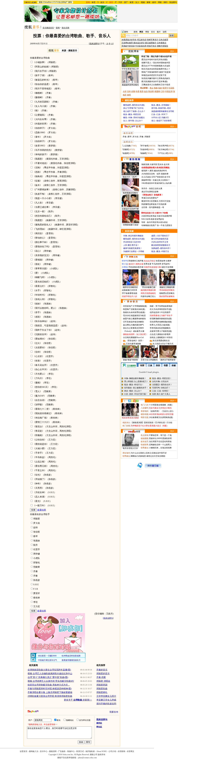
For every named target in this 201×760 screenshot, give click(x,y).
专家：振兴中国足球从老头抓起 (154, 222)
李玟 (35, 602)
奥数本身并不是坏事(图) (157, 81)
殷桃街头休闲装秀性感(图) (134, 312)
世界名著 (147, 264)
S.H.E (36, 584)
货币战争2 (166, 264)
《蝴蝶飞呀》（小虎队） (45, 277)
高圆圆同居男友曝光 (130, 85)
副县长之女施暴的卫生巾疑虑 (158, 85)
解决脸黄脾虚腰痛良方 (160, 245)
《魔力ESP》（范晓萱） (45, 396)
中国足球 (169, 91)
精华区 (99, 723)
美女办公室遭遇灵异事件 (133, 328)
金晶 (146, 91)
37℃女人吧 (163, 153)
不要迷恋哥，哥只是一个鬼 (160, 435)
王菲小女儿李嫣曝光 (149, 360)
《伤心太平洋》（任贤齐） (46, 369)
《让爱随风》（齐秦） (44, 115)
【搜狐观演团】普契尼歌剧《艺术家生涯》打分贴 (151, 422)
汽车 (120, 2)
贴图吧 (126, 153)
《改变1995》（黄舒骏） (45, 146)
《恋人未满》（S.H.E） (44, 497)
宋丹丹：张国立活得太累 (151, 188)
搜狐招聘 (53, 751)
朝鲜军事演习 (152, 40)
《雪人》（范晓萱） (43, 391)
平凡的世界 (156, 264)
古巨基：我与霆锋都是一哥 (152, 207)
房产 (126, 2)
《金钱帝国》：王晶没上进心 (161, 411)
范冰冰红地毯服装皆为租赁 (134, 315)
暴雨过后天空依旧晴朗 (155, 456)
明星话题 (144, 417)
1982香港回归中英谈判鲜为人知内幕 (156, 183)
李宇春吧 (144, 146)
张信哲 (36, 532)
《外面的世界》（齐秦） (45, 124)
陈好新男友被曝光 (166, 296)
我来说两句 (94, 43)
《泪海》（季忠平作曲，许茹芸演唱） (52, 167)
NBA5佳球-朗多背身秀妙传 (152, 219)
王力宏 (36, 606)
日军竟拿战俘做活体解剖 (133, 322)
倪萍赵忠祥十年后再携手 (160, 312)
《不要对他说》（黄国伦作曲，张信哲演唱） (55, 163)
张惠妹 (36, 540)
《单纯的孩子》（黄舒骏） (46, 154)
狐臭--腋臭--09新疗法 (160, 251)
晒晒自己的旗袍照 (138, 456)
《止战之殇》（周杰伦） (45, 461)
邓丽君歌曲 (101, 688)
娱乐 (102, 2)
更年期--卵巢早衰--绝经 (161, 108)
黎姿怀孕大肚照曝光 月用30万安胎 (155, 201)
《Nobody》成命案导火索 (133, 331)
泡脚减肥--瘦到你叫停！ (161, 248)
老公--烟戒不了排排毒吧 (161, 121)
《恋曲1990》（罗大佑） (45, 132)
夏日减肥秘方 (150, 43)
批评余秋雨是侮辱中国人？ (158, 69)
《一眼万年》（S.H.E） (44, 505)
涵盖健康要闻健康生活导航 (162, 111)
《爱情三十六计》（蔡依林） (47, 422)
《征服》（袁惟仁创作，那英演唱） (50, 181)
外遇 (137, 91)
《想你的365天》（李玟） (45, 387)
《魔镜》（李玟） (42, 382)
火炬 (125, 91)
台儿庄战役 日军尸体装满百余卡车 (155, 177)
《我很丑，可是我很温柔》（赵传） (50, 325)
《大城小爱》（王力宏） (45, 448)
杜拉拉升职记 (149, 261)
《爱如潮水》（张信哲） (45, 339)
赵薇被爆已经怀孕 (129, 290)
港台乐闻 (65, 28)
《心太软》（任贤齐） (44, 356)
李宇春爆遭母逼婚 (129, 293)
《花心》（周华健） (43, 251)
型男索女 (144, 448)
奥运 (151, 88)
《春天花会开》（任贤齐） (46, 365)
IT (116, 2)
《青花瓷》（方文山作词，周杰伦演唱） (53, 431)
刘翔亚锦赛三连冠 (130, 225)
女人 (137, 2)
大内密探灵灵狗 (148, 174)
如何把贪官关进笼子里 (156, 75)
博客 (160, 2)
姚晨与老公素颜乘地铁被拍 (134, 319)
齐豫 (35, 576)
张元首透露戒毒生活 (161, 340)
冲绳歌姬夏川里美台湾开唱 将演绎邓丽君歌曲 (50, 696)
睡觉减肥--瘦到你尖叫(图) (134, 105)
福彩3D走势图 (167, 267)
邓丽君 (36, 519)
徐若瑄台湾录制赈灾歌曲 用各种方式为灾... (49, 685)
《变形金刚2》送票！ (135, 340)
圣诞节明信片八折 (129, 296)
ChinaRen (47, 2)
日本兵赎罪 (163, 40)
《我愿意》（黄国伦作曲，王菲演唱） (52, 159)
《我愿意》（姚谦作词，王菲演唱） (50, 220)
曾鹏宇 (144, 63)
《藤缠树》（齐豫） (43, 97)
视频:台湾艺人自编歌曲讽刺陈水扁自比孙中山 (50, 673)
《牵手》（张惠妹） (43, 312)
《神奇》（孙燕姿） (43, 483)
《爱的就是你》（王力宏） (46, 444)
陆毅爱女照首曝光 (166, 293)
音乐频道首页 (48, 28)
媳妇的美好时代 (160, 171)
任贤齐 (36, 549)
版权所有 (101, 754)
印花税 (171, 88)
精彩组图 (144, 414)
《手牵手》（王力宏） (44, 453)
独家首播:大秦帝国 (149, 164)
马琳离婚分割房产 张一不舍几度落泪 (156, 225)
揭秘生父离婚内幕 (167, 287)
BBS (165, 2)
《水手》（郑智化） (43, 290)
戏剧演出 (126, 422)
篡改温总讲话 (139, 43)
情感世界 (144, 445)
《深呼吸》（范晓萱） (44, 404)
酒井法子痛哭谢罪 (167, 360)
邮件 (154, 2)
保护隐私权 (90, 751)
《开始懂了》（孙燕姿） (45, 479)
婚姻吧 (144, 153)
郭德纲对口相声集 (136, 261)
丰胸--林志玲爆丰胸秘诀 (133, 236)
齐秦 (35, 571)
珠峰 (156, 88)
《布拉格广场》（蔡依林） (46, 418)
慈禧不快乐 (151, 46)
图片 (159, 32)
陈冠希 (151, 91)
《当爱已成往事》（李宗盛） (47, 207)
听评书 (125, 261)
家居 (131, 2)
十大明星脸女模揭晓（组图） (161, 405)
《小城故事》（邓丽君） (45, 62)
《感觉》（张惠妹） (43, 317)
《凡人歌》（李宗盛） (44, 203)
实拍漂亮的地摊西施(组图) (161, 322)
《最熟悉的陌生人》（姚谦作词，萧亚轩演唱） (56, 225)
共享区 (125, 267)
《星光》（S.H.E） (42, 501)
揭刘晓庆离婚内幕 (148, 290)
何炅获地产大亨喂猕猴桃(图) (135, 306)
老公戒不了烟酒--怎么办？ (134, 111)
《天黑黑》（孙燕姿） (44, 488)
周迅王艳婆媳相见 (148, 293)
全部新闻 (121, 751)
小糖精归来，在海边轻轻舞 (160, 448)
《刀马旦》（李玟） (43, 378)
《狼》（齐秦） (41, 110)
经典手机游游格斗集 (152, 267)
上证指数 (127, 146)
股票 (142, 91)
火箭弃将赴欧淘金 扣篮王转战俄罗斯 (156, 216)
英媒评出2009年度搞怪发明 (160, 438)
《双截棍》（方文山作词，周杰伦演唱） (53, 435)
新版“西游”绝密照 (130, 360)
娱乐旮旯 (144, 441)
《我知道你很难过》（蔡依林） (48, 413)
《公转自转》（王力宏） (45, 440)
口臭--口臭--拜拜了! (159, 114)
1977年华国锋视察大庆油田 (158, 66)
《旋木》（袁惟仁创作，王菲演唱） (50, 185)
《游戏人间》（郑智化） (45, 299)
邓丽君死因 (101, 685)
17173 (55, 2)
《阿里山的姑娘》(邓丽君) (46, 67)
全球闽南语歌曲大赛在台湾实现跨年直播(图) (49, 670)
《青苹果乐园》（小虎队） (46, 268)
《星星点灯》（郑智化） (45, 286)
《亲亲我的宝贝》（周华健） (47, 255)
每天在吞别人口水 (130, 448)
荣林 (143, 72)
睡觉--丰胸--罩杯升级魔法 (134, 117)
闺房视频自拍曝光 (130, 193)
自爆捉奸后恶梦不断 (130, 209)
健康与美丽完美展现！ (132, 248)
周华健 (36, 554)
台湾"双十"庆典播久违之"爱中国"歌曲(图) (48, 677)
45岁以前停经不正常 (159, 242)
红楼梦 (168, 261)
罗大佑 (36, 523)
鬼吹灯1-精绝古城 (135, 264)
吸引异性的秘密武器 (159, 239)
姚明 (129, 95)
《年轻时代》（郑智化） (45, 295)
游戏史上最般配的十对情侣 (161, 337)
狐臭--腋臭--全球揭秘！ (161, 105)
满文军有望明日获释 (149, 192)
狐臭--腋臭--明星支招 (132, 114)
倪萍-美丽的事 (162, 174)
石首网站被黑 (127, 43)
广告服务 (62, 751)
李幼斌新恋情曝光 (166, 290)
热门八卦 (144, 405)
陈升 (35, 545)
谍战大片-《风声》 (130, 177)
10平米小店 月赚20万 (160, 117)
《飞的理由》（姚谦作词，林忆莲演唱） (53, 229)
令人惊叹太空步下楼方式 (163, 344)
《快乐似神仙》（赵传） (45, 321)
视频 (143, 2)
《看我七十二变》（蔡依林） (47, 409)
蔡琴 (35, 536)
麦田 (151, 171)
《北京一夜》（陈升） (44, 211)
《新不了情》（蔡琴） (44, 75)
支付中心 (43, 751)
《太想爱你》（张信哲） (45, 347)
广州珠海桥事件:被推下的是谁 (158, 72)
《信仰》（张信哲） (43, 352)
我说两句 (173, 2)
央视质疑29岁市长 (129, 40)
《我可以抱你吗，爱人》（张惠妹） (50, 308)
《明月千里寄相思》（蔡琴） (47, 88)
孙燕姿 (36, 580)
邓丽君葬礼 (101, 692)
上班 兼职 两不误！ (131, 245)
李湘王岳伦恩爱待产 (149, 198)
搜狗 (70, 2)
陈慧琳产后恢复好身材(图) (134, 309)
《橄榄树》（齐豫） (43, 93)
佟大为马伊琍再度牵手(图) (161, 309)
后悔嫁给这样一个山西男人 (160, 445)
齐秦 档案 (101, 677)
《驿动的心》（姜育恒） (45, 238)
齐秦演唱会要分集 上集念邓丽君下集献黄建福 (50, 692)
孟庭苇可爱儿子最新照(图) (161, 331)
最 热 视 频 (134, 159)
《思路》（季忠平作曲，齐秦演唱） (50, 172)
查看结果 (41, 510)
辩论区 (99, 727)
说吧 (164, 32)
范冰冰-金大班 (163, 164)
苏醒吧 (126, 149)
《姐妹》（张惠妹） (43, 303)
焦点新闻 (144, 435)
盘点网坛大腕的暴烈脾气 (133, 325)
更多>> (173, 51)
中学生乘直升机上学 (130, 69)
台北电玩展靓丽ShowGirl (133, 337)
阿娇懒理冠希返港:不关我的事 (153, 204)
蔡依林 (36, 598)
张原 (143, 78)
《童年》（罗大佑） (43, 137)
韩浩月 (144, 69)
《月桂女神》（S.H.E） (44, 492)
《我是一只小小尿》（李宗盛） (48, 198)
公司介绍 (112, 751)
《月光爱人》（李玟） (44, 374)
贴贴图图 (144, 438)
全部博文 (130, 751)
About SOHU (101, 751)
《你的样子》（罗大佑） (45, 128)
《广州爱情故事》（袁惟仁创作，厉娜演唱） (55, 189)
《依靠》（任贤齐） (43, 361)
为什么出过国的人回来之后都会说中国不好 (149, 453)
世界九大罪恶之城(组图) (160, 325)
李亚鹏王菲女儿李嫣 (106, 700)
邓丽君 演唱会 (103, 681)
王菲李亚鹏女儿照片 (106, 696)
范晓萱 (36, 567)
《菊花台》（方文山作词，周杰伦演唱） (53, 426)
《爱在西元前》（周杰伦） (46, 466)
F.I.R (35, 589)
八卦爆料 (144, 408)
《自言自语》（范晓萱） (45, 400)
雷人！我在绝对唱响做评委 (158, 63)
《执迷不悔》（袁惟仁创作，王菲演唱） (53, 194)
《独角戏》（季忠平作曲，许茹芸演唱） (53, 176)
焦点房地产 (63, 2)
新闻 (58, 28)
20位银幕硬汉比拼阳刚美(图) (161, 417)
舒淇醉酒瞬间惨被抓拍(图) (161, 319)
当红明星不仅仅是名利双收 (160, 441)
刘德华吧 (144, 149)
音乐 (153, 32)
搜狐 (41, 2)
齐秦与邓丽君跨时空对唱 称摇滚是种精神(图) (50, 688)
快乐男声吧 (163, 146)
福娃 (160, 88)
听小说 (125, 264)
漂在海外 (126, 453)
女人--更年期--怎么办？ (133, 121)
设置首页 (23, 751)
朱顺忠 (144, 75)
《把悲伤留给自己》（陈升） (47, 216)
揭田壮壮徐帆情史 (130, 287)
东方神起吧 (163, 149)
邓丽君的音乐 (103, 673)
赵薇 (133, 91)
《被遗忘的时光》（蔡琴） (46, 80)
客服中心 (71, 751)
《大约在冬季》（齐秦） (45, 119)
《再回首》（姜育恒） (44, 233)
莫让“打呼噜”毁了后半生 (133, 108)
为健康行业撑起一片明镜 (133, 251)
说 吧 (138, 126)
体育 (93, 2)
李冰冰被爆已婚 (148, 287)
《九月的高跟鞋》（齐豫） (46, 102)
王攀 (143, 85)
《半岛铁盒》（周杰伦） (45, 457)
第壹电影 (144, 411)
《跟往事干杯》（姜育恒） (46, 242)
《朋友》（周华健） (43, 264)
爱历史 (144, 59)
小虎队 (36, 558)
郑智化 (36, 562)
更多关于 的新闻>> (78, 700)
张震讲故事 (160, 261)
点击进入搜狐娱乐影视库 (160, 334)
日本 (129, 91)
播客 (148, 2)
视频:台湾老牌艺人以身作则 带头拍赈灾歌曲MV (51, 681)
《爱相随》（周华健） (44, 260)
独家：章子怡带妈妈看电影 (161, 306)
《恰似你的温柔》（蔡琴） (46, 84)
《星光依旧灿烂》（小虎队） (47, 282)
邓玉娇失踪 (142, 40)
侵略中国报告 (162, 46)
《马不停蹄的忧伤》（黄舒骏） (48, 150)
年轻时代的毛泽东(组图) (157, 59)
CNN (162, 91)
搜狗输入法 (33, 751)
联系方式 (80, 751)
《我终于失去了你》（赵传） (47, 330)
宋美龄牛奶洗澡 (128, 46)
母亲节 (165, 88)
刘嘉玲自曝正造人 (148, 296)
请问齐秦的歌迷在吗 (106, 703)
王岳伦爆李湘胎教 (133, 344)
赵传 (35, 527)
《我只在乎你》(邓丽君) (45, 71)
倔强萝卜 (145, 171)
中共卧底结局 (141, 46)
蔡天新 (144, 81)
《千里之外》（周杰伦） (45, 470)
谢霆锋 (157, 91)
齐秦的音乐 (101, 670)
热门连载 (126, 426)
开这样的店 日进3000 (132, 242)
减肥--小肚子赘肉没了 (160, 236)
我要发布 (113, 712)
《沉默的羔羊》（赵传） (45, 334)
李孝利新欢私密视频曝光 (160, 328)
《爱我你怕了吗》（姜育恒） (47, 246)
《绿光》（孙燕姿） (43, 475)
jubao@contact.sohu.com (87, 758)
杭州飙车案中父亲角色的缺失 (158, 78)
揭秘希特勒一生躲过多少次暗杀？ (155, 180)
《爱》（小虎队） (42, 273)
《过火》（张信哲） (43, 343)
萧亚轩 (36, 593)
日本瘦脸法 (161, 43)
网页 (141, 32)
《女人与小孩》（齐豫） (45, 106)
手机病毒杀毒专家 (136, 267)
